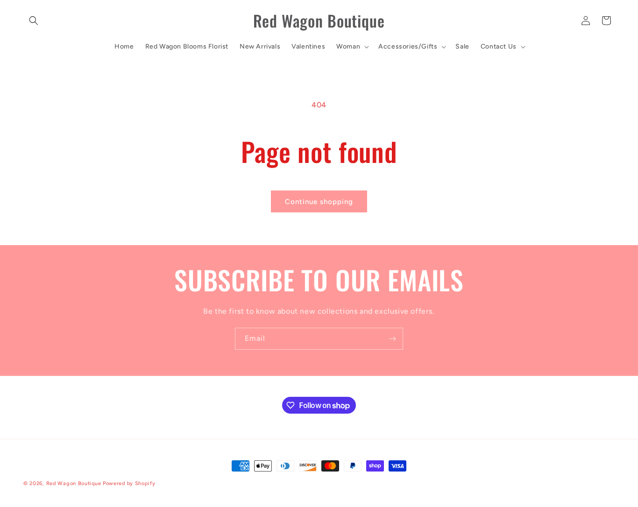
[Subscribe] (392, 339)
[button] (33, 20)
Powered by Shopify (129, 483)
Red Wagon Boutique (73, 483)
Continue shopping (319, 201)
